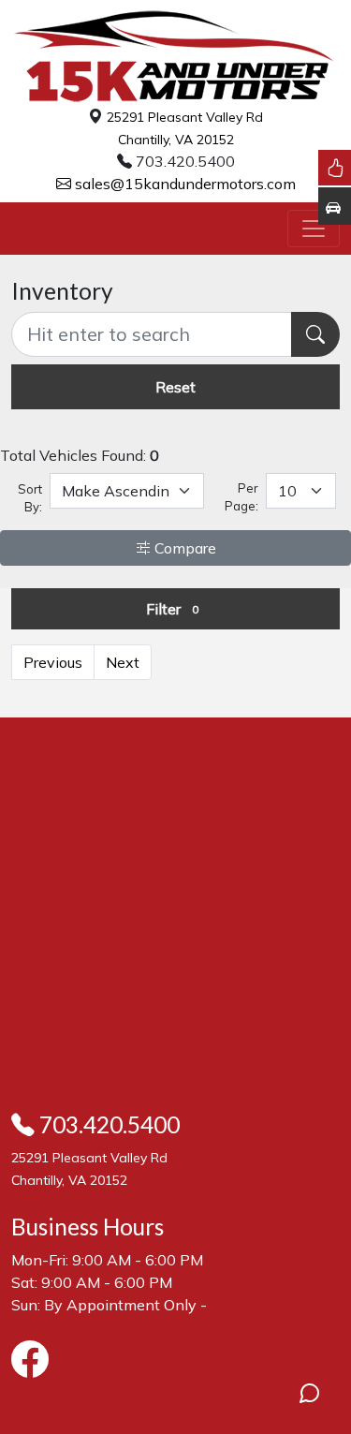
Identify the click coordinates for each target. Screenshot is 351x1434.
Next (122, 662)
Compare (183, 548)
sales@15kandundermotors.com (183, 183)
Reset (175, 386)
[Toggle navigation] (313, 228)
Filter (172, 608)
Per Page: (241, 497)
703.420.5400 (107, 1124)
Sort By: (30, 498)
